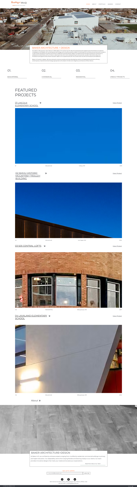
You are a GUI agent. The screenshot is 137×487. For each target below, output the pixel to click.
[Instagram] (62, 479)
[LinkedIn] (75, 479)
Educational (48, 395)
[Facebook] (68, 479)
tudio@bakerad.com (72, 483)
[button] (94, 4)
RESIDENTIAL (49, 309)
